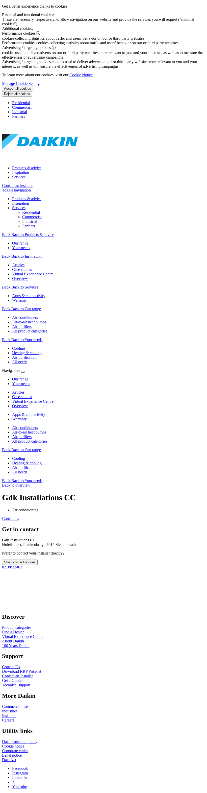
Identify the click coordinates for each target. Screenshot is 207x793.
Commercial (22, 107)
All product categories (29, 441)
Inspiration (20, 172)
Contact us (10, 518)
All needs (19, 472)
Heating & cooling (27, 463)
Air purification (24, 467)
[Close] (23, 372)
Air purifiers (22, 437)
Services (18, 177)
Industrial (19, 112)
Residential (21, 103)
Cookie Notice (81, 75)
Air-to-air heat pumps (29, 432)
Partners (18, 116)
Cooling (18, 458)
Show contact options (20, 562)
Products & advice (26, 168)
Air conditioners (25, 427)
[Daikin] (40, 159)
